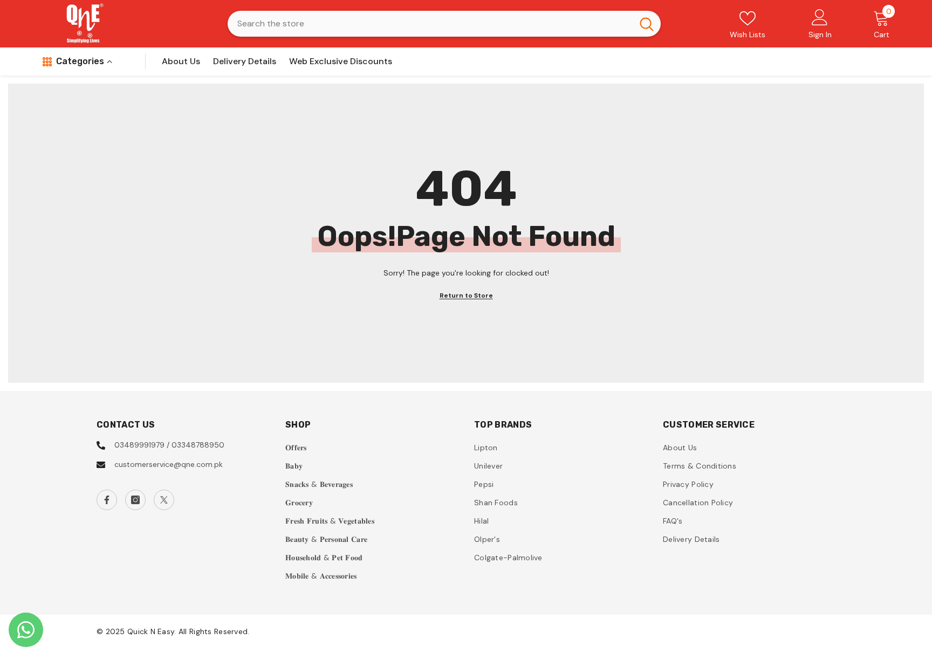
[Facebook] (107, 500)
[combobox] (430, 24)
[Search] (444, 24)
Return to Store (466, 295)
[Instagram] (135, 500)
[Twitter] (164, 500)
